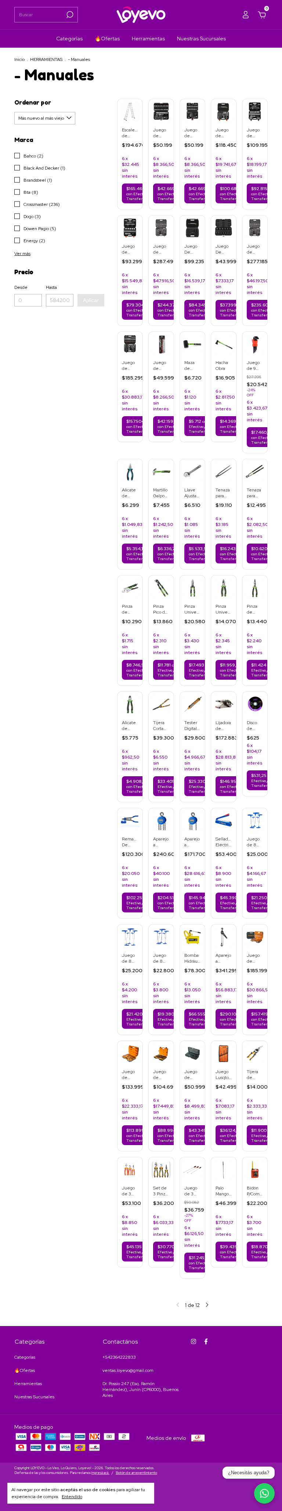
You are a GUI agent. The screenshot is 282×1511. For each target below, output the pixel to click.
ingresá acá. (100, 1472)
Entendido (72, 1497)
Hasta (51, 287)
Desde (21, 287)
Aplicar (91, 300)
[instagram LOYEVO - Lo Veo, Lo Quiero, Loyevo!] (193, 1341)
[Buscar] (69, 14)
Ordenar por (32, 102)
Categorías (69, 38)
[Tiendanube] (245, 1471)
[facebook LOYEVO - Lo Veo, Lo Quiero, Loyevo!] (206, 1341)
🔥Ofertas (107, 38)
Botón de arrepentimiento (136, 1472)
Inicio (19, 59)
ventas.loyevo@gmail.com (127, 1370)
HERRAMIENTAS (46, 59)
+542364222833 (119, 1357)
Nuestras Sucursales (201, 38)
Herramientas (148, 38)
